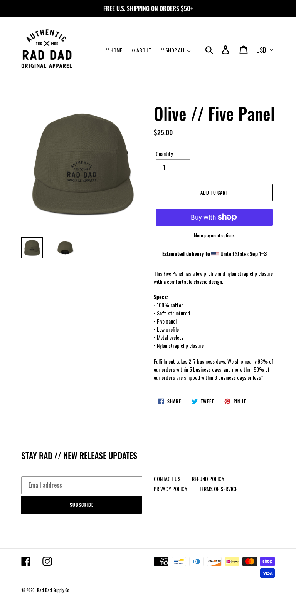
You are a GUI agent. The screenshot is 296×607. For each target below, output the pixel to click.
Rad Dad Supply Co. (53, 590)
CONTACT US (167, 479)
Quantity (164, 153)
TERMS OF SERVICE (218, 489)
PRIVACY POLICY (170, 489)
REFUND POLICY (208, 479)
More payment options (214, 235)
